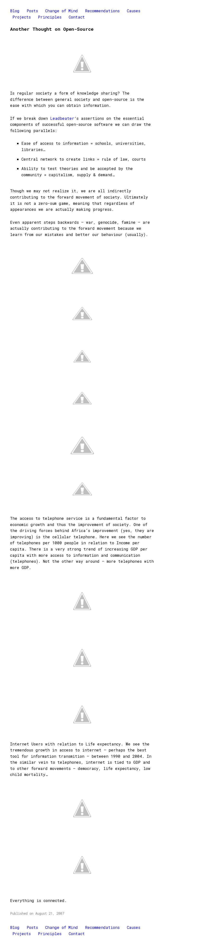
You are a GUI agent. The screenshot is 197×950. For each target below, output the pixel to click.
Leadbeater (62, 118)
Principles (50, 16)
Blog (14, 10)
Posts (32, 10)
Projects (21, 16)
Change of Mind (61, 10)
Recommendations (102, 10)
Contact (77, 16)
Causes (133, 10)
